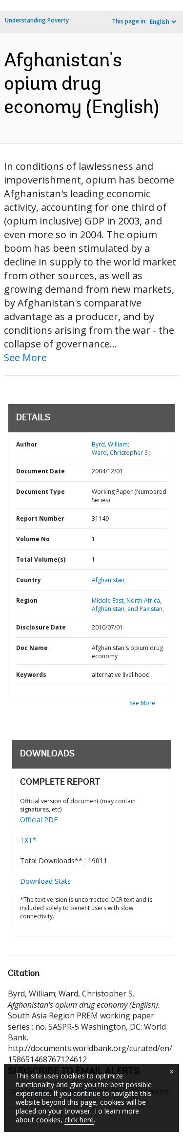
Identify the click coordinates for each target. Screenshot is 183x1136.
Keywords (31, 674)
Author (27, 444)
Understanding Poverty (37, 20)
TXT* (28, 840)
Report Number (40, 518)
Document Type (40, 491)
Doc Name (32, 648)
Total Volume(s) (40, 559)
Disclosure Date (41, 627)
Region (27, 600)
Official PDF (39, 819)
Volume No (33, 539)
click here (79, 1119)
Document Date (40, 471)
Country (28, 580)
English (159, 22)
